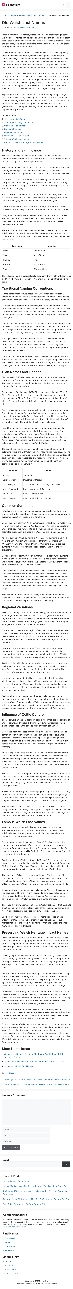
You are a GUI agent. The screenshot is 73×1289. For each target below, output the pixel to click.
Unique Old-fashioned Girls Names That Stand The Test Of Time (34, 1061)
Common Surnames (13, 129)
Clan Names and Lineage (16, 126)
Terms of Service (10, 1274)
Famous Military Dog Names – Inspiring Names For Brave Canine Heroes (37, 1084)
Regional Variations (13, 132)
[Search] (66, 1164)
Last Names (39, 16)
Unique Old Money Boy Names (18, 1066)
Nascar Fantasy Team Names (16, 1181)
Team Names (8, 1250)
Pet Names (7, 1242)
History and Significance (15, 119)
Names (13, 16)
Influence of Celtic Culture (16, 136)
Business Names (10, 1246)
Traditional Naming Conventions (19, 122)
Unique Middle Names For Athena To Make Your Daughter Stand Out (35, 1186)
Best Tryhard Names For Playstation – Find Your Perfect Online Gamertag (38, 1079)
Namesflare (13, 4)
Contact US (8, 1266)
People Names (25, 16)
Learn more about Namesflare (14, 1227)
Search (6, 1160)
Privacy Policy (9, 1270)
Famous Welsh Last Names (16, 139)
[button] (63, 5)
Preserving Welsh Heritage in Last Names (23, 142)
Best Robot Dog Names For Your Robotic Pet (24, 1204)
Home (5, 16)
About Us (7, 1262)
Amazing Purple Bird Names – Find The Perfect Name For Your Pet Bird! (36, 1199)
